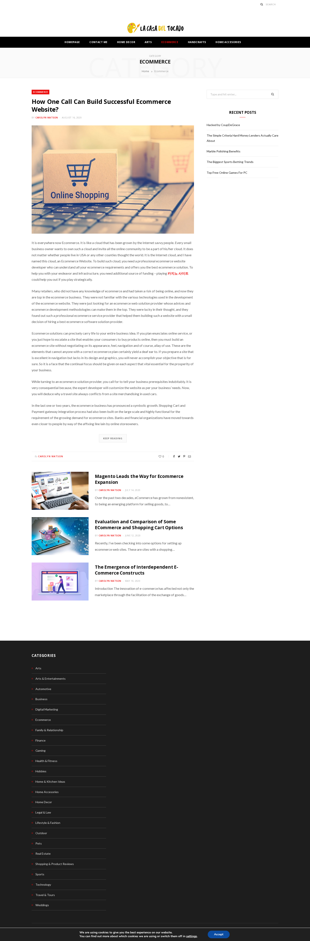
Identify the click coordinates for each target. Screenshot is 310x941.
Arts (148, 42)
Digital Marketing (46, 709)
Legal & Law (43, 812)
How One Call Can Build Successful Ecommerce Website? (101, 105)
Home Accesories (228, 42)
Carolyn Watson (46, 117)
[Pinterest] (184, 456)
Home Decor (126, 42)
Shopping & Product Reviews (54, 864)
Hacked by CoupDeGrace (223, 125)
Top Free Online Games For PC (227, 172)
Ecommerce (169, 42)
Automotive (43, 689)
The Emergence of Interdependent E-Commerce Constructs (136, 570)
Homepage (72, 42)
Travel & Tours (45, 895)
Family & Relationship (49, 730)
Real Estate (43, 853)
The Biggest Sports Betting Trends (230, 162)
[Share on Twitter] (179, 456)
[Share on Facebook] (174, 456)
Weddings (42, 905)
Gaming (40, 750)
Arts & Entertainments (50, 678)
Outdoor (41, 833)
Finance (40, 740)
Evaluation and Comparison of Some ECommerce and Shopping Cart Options (139, 524)
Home (145, 71)
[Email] (189, 456)
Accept (218, 934)
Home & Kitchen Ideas (50, 781)
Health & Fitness (46, 761)
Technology (43, 884)
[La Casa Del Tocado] (155, 28)
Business (41, 699)
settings (191, 936)
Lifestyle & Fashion (47, 822)
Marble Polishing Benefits (223, 151)
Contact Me (98, 42)
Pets (38, 843)
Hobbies (40, 771)
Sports (39, 874)
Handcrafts (197, 42)
